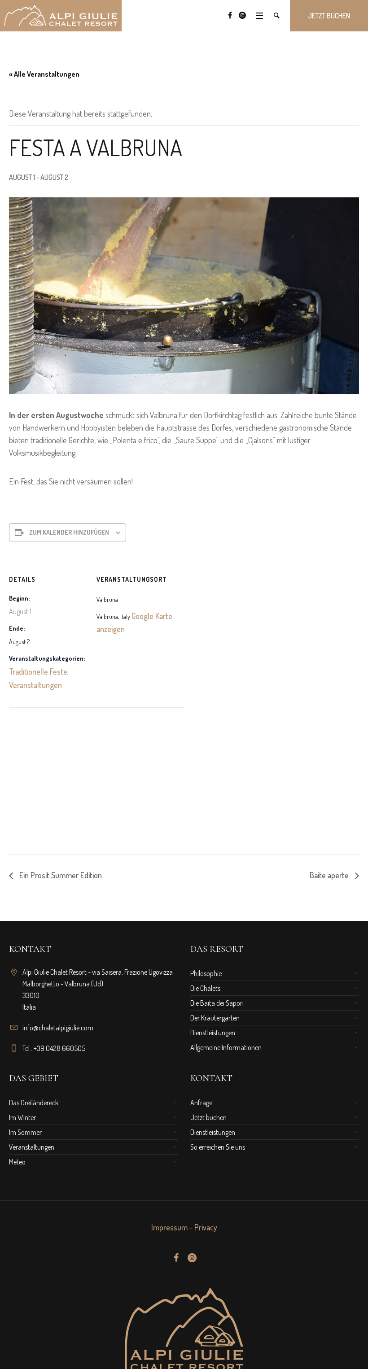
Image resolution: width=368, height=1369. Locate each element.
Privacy (205, 1227)
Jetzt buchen (208, 1117)
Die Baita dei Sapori (217, 1002)
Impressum (169, 1227)
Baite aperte (330, 875)
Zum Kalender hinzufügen (69, 532)
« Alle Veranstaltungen (44, 74)
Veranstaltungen (35, 685)
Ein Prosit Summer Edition (60, 875)
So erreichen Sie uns (217, 1146)
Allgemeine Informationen (226, 1047)
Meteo (17, 1161)
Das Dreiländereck (33, 1102)
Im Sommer (25, 1132)
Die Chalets (205, 988)
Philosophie (206, 973)
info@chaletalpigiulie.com (57, 1027)
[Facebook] (229, 15)
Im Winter (22, 1117)
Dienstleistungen (212, 1032)
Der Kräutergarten (215, 1017)
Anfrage (201, 1102)
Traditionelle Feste (38, 671)
